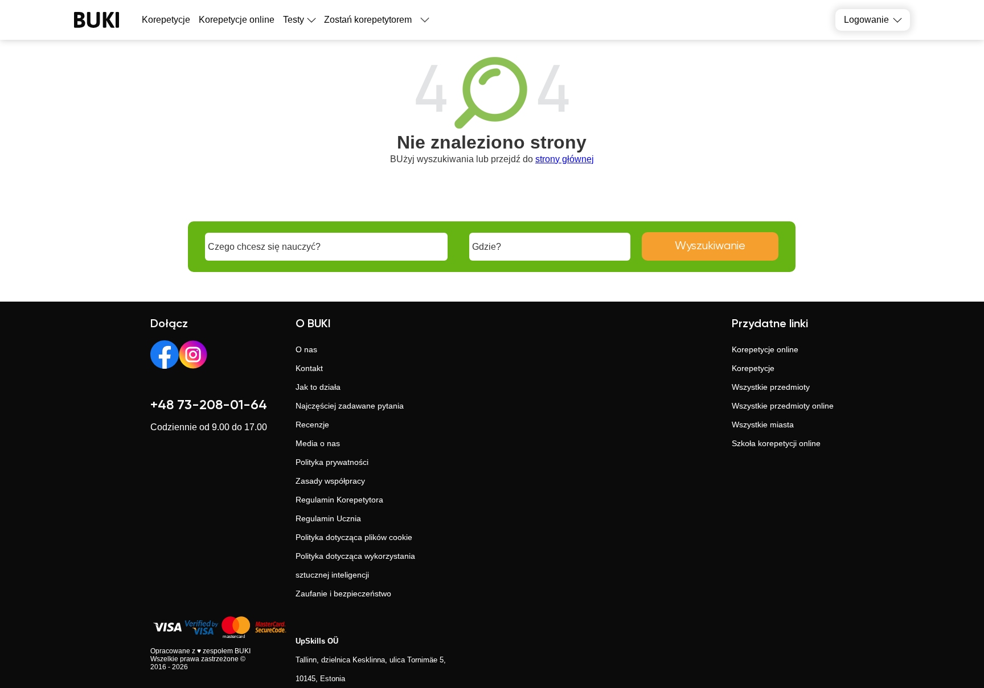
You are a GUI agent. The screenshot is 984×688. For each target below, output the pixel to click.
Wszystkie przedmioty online (783, 405)
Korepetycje (753, 368)
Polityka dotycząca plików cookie (354, 537)
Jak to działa (318, 387)
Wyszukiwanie (710, 246)
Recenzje (312, 424)
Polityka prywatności (332, 462)
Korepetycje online (236, 19)
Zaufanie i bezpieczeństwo (343, 593)
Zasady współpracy (330, 480)
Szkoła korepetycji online (776, 443)
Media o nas (318, 443)
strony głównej (564, 159)
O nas (306, 349)
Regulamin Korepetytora (339, 499)
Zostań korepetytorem (368, 19)
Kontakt (309, 368)
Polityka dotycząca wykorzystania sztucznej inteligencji (355, 565)
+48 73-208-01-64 (208, 405)
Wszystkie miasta (763, 424)
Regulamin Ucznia (328, 518)
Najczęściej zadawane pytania (350, 405)
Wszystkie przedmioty (771, 387)
